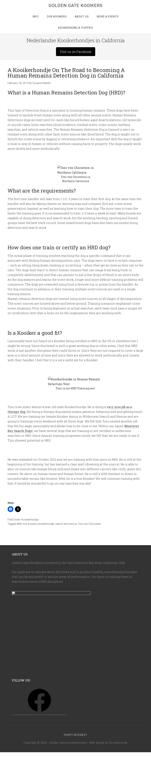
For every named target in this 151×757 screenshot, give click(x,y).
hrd (25, 523)
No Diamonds (118, 742)
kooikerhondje (46, 523)
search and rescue (66, 523)
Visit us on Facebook (76, 51)
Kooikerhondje (29, 519)
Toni (64, 177)
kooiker (32, 523)
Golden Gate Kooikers (76, 5)
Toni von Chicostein (89, 523)
